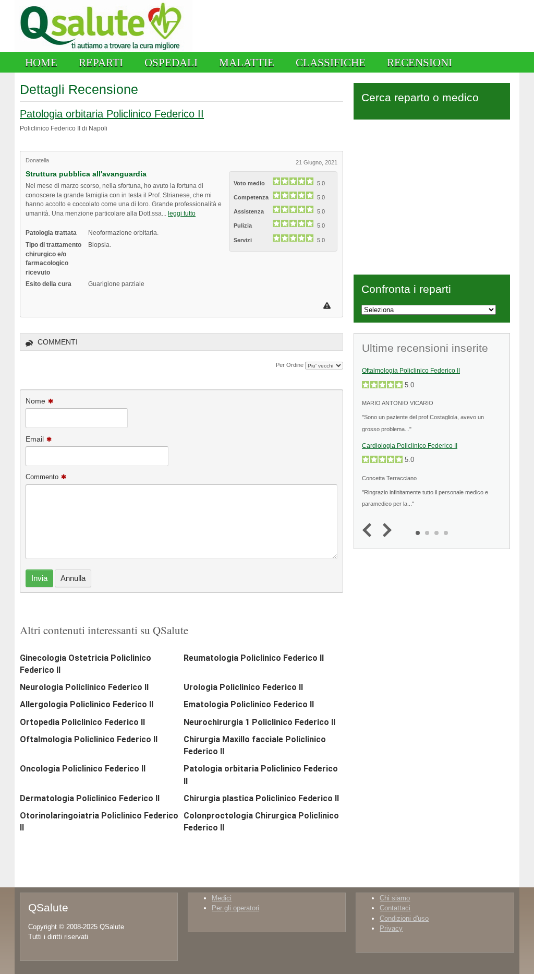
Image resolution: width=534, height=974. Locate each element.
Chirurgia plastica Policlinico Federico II (261, 798)
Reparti (101, 62)
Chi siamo (395, 898)
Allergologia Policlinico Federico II (86, 704)
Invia (39, 578)
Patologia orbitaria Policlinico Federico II (112, 114)
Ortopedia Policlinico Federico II (82, 722)
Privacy (391, 928)
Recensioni (419, 62)
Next (385, 531)
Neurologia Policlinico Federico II (84, 687)
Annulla (73, 578)
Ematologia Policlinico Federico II (249, 704)
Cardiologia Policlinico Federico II (409, 445)
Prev (369, 531)
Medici (222, 898)
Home (41, 62)
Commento (42, 477)
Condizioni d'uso (404, 918)
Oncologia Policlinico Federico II (82, 769)
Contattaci (395, 908)
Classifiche (331, 62)
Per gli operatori (235, 908)
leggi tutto (182, 213)
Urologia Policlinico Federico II (243, 687)
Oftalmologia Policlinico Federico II (88, 739)
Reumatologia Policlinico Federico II (254, 658)
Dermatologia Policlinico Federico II (90, 798)
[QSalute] (103, 50)
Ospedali (171, 62)
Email (35, 439)
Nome (35, 401)
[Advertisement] (432, 195)
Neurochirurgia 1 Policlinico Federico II (259, 722)
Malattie (246, 62)
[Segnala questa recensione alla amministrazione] (328, 306)
